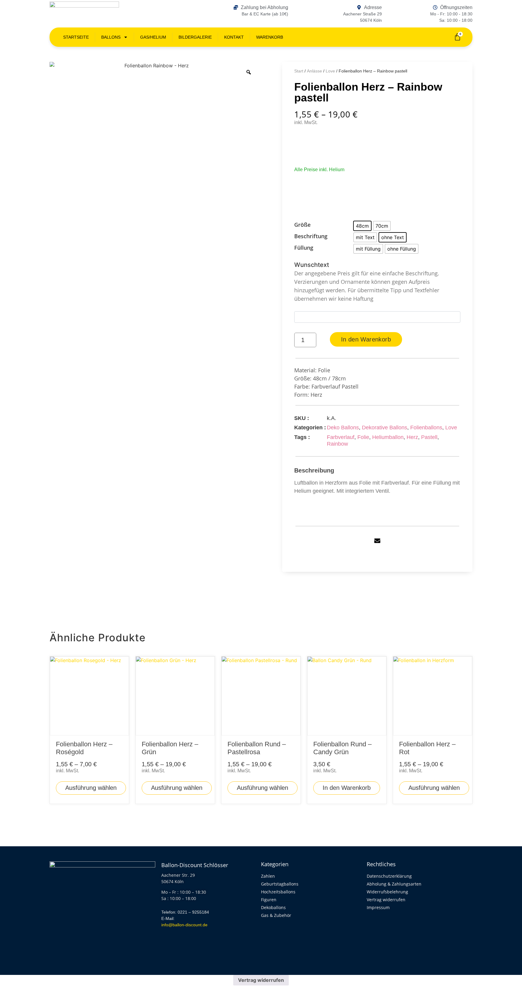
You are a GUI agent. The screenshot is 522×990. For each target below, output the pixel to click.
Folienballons (426, 428)
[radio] (362, 225)
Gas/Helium (153, 37)
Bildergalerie (195, 37)
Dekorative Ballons (384, 428)
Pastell (429, 437)
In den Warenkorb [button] (347, 787)
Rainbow (337, 444)
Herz (412, 437)
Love (330, 71)
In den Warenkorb (366, 339)
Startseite (76, 37)
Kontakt (234, 37)
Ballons (111, 37)
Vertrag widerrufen (261, 980)
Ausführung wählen (91, 787)
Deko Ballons (343, 428)
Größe (302, 225)
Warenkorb (269, 37)
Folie (363, 437)
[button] (377, 541)
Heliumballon (388, 437)
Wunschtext (366, 281)
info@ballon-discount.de (184, 924)
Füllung (303, 248)
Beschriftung (310, 236)
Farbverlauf (340, 437)
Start (298, 71)
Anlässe (314, 71)
